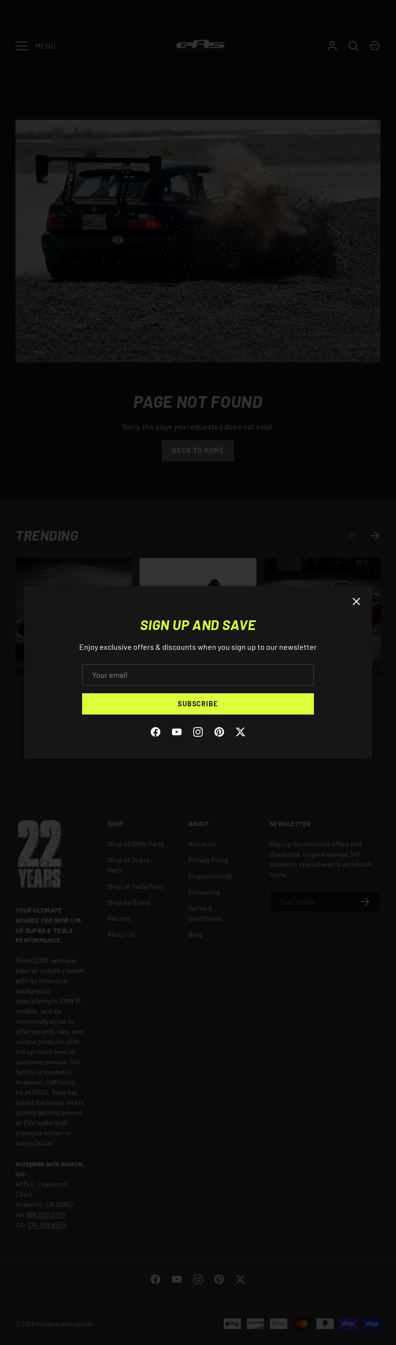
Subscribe (198, 704)
